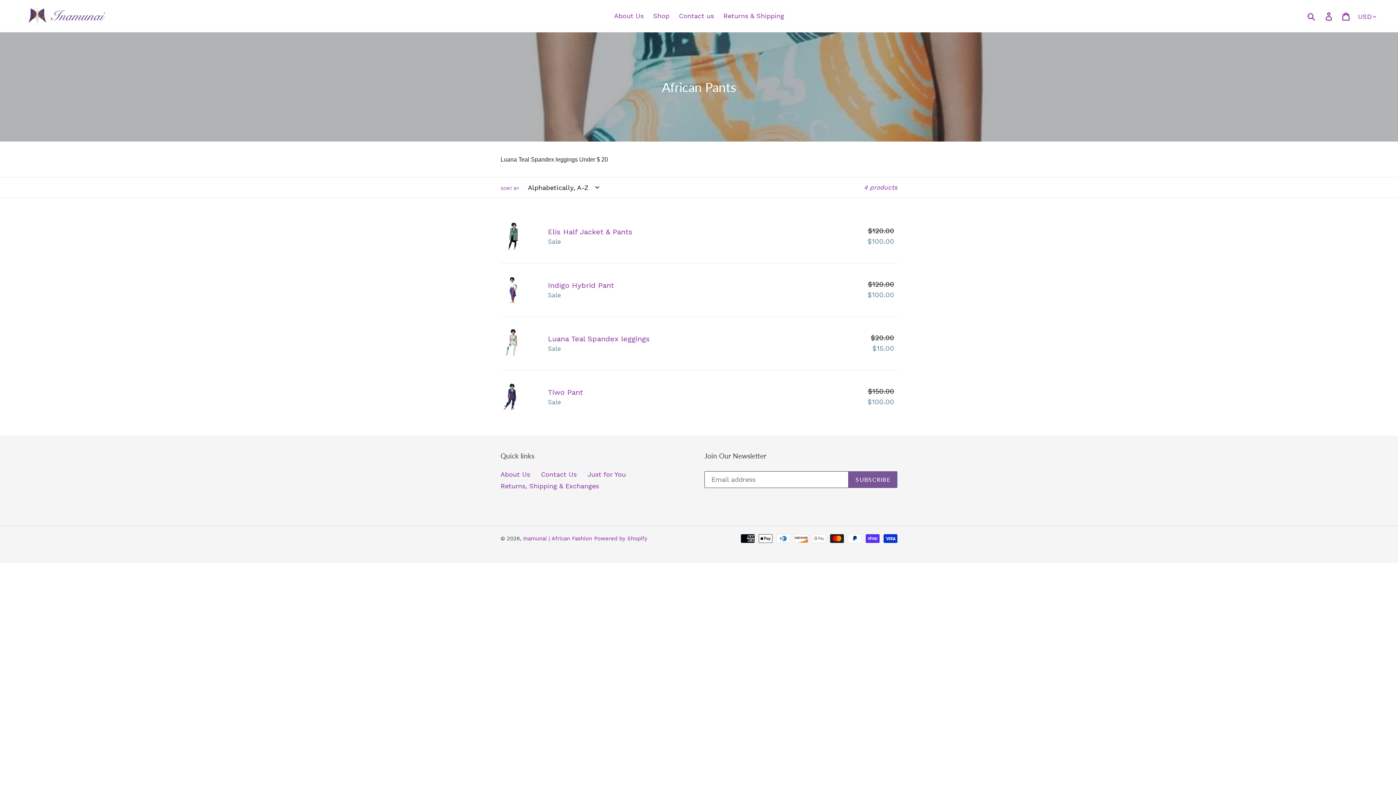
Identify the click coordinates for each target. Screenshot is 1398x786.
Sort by (510, 188)
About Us (515, 474)
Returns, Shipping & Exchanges (550, 486)
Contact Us (559, 474)
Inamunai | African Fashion (557, 538)
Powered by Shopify (620, 538)
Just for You (607, 474)
